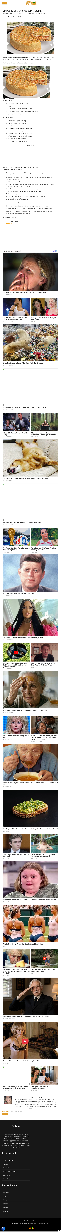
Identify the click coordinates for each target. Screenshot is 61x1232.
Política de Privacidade (9, 1171)
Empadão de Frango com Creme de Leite (22, 63)
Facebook (6, 1192)
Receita (11, 1114)
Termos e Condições (8, 1160)
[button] (6, 223)
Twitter (5, 1196)
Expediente (6, 1168)
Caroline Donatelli (8, 17)
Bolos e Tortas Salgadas (20, 13)
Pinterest (5, 1211)
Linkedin (5, 1207)
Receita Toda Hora (7, 13)
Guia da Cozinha (11, 217)
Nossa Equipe (7, 1179)
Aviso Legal (6, 1175)
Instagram (6, 1200)
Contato (5, 1164)
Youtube (5, 1203)
